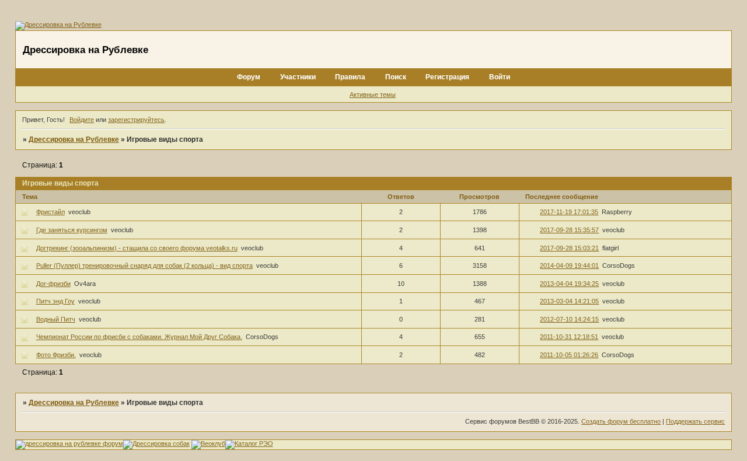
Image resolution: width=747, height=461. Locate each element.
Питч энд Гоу (55, 301)
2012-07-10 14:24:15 (569, 319)
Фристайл (50, 211)
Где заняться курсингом (71, 229)
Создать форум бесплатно (621, 421)
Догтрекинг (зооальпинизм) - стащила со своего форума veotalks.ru (137, 248)
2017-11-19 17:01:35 (569, 211)
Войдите (81, 119)
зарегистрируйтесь (136, 119)
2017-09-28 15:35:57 (569, 229)
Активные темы (373, 94)
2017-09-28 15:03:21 (569, 248)
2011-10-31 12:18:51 (569, 336)
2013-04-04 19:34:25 (569, 283)
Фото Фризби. (56, 354)
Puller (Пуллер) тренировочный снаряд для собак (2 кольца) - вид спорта (144, 265)
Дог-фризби (53, 283)
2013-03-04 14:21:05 (569, 301)
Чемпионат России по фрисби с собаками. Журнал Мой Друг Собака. (139, 336)
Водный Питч (55, 319)
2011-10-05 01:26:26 (569, 354)
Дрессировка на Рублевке (74, 139)
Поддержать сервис (695, 421)
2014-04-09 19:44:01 (569, 265)
